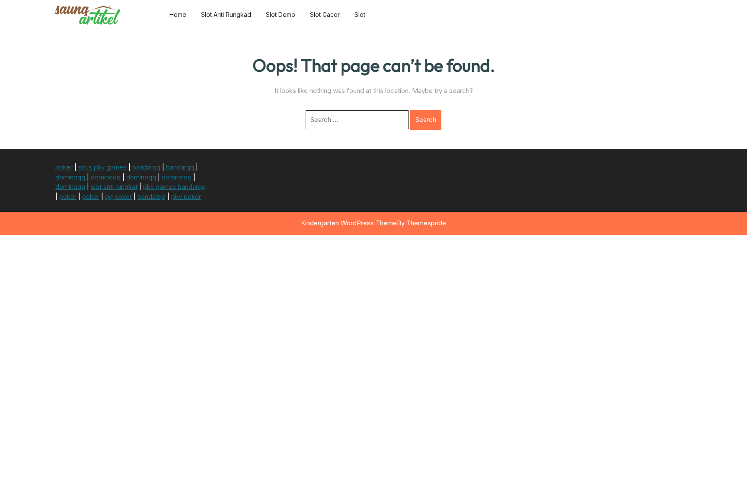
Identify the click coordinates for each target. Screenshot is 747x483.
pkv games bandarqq (174, 186)
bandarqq (146, 167)
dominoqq (70, 177)
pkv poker (186, 196)
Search (425, 119)
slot (359, 14)
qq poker (118, 196)
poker (64, 167)
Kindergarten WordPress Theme (349, 223)
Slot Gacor (325, 14)
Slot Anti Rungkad (226, 14)
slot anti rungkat (114, 186)
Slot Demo (280, 14)
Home (177, 14)
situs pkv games (102, 167)
